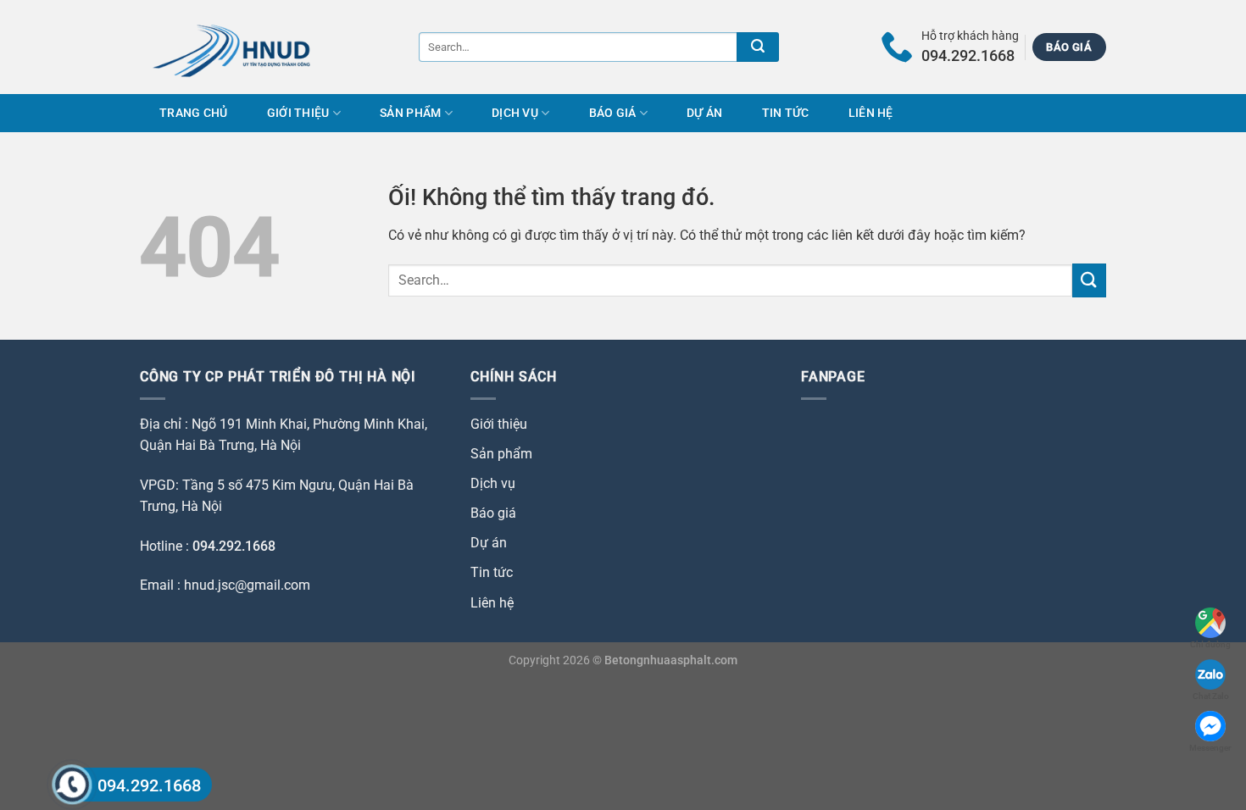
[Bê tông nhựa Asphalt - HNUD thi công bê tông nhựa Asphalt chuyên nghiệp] (244, 47)
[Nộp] (758, 47)
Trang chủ (193, 113)
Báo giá (613, 113)
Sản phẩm (410, 113)
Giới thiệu (298, 113)
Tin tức (785, 113)
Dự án (704, 113)
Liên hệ (870, 113)
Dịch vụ (515, 113)
